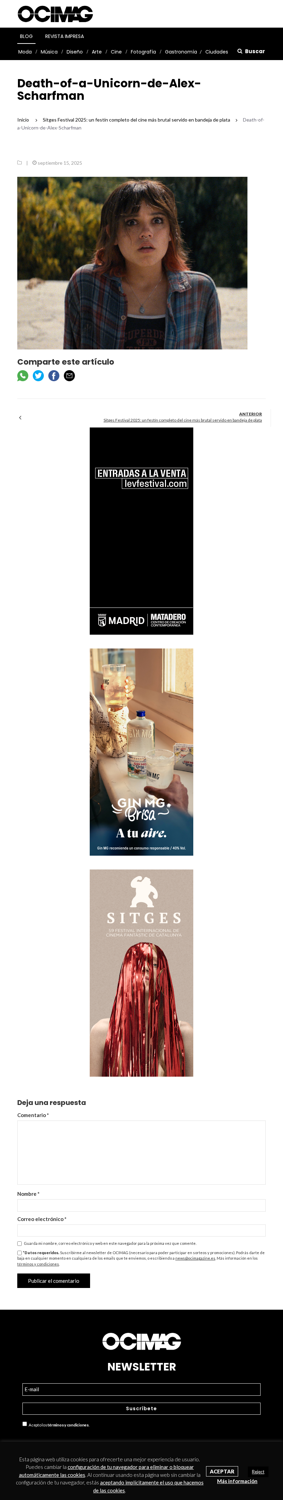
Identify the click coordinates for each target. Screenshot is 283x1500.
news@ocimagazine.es (195, 1258)
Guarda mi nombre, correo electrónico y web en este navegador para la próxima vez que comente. (110, 1243)
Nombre (28, 1194)
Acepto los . (58, 1425)
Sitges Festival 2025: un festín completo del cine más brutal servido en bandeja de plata (183, 420)
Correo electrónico (42, 1219)
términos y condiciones (38, 1264)
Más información (237, 1481)
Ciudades (216, 51)
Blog (26, 36)
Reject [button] (258, 1471)
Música (49, 51)
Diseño (75, 51)
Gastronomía (181, 51)
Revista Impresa (64, 36)
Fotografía (143, 51)
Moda (25, 51)
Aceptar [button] (222, 1471)
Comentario (33, 1115)
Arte (97, 51)
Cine (116, 51)
